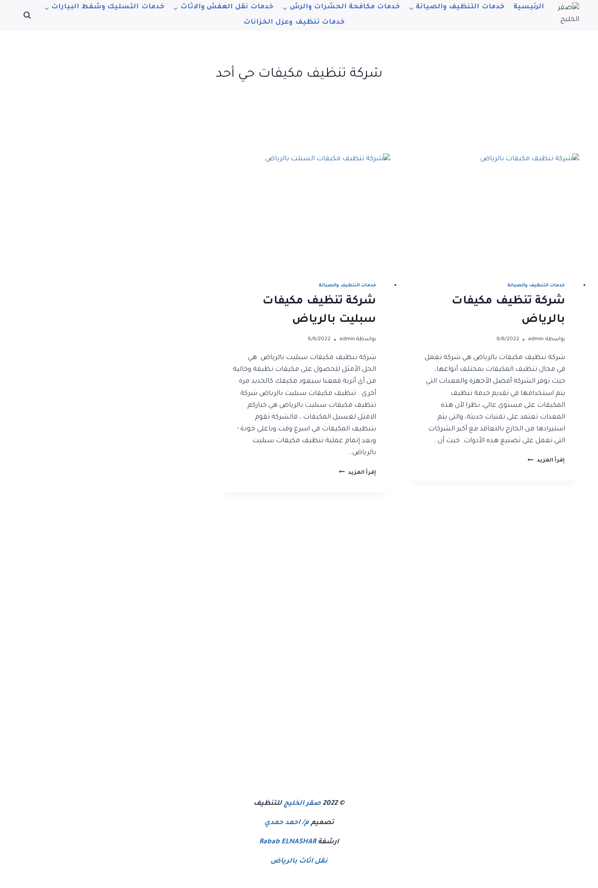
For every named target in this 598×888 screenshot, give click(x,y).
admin (536, 339)
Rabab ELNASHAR (287, 842)
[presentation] (493, 210)
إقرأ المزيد (546, 461)
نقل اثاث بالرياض (299, 861)
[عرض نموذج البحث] (27, 15)
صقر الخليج (302, 803)
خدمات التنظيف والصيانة (536, 285)
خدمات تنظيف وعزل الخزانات (293, 22)
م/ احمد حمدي (286, 823)
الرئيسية (529, 7)
